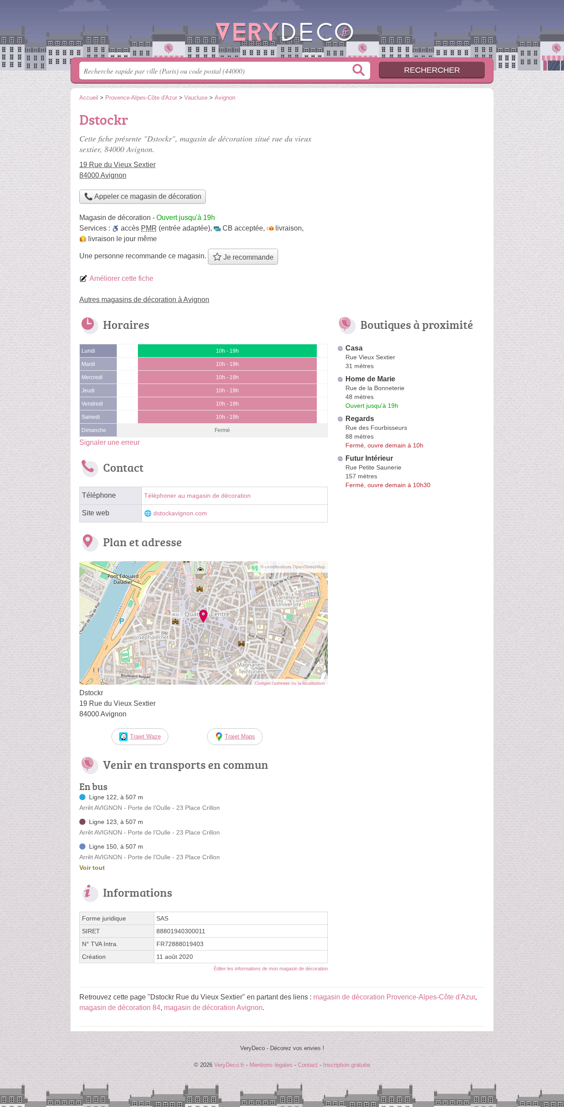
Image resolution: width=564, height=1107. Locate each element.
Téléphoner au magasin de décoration (197, 495)
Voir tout (92, 867)
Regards (359, 418)
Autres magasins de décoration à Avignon (144, 299)
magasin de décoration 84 (119, 1007)
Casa (354, 348)
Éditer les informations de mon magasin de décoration (271, 968)
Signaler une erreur (109, 442)
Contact (308, 1065)
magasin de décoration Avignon (213, 1007)
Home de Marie (370, 379)
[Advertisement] (411, 170)
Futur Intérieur (369, 458)
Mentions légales (271, 1065)
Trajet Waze (145, 736)
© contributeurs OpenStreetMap (292, 566)
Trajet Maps (240, 736)
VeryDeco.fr (282, 31)
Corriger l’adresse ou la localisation (290, 683)
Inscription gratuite (346, 1065)
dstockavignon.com (180, 513)
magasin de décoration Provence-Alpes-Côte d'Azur (394, 997)
